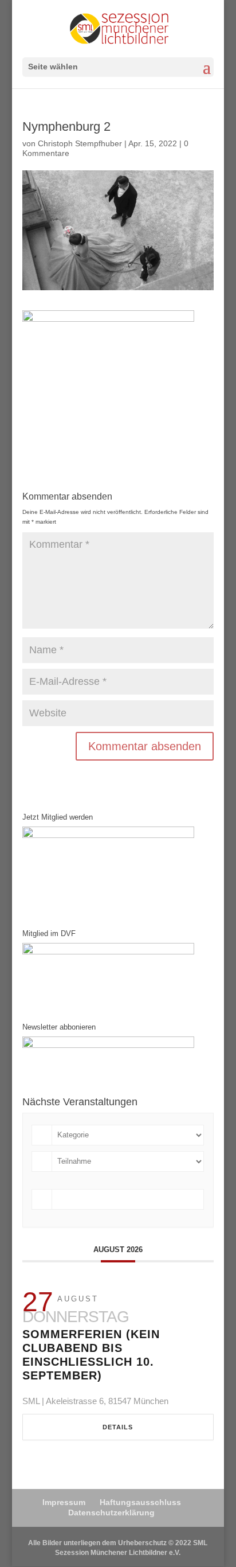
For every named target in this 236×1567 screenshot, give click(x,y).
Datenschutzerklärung (111, 1512)
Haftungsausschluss (140, 1502)
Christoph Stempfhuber (80, 143)
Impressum (63, 1502)
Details (118, 1427)
